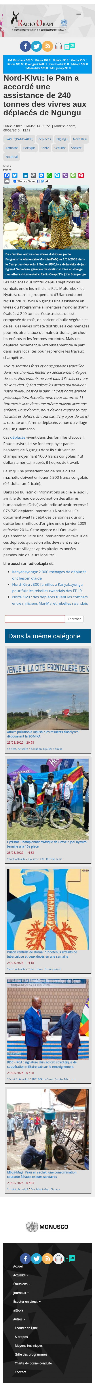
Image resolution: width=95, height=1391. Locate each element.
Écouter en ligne (26, 1328)
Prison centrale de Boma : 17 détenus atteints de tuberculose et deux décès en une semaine (42, 954)
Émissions (20, 1284)
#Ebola (18, 1310)
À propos (21, 1337)
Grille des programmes (31, 1354)
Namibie (57, 859)
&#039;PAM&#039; (19, 139)
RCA (40, 1079)
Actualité (12, 148)
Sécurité (60, 148)
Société (76, 148)
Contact (20, 1372)
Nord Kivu (80, 139)
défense (48, 1079)
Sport (10, 859)
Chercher (74, 619)
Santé (45, 148)
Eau (33, 1189)
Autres (18, 1319)
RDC (48, 859)
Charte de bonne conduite (33, 1363)
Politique (29, 148)
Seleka (59, 1079)
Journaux (20, 1293)
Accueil (18, 1266)
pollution (36, 748)
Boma (48, 969)
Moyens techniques (29, 1345)
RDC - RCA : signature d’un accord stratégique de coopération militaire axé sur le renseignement (42, 1064)
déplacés (44, 139)
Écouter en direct (25, 1301)
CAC (42, 859)
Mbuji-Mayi (42, 1189)
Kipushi (47, 748)
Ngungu (62, 139)
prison (57, 969)
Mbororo (69, 1079)
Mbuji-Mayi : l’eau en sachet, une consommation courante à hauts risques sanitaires (41, 1174)
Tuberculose (36, 969)
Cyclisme (33, 859)
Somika (57, 748)
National (12, 157)
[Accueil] (39, 21)
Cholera (55, 1189)
